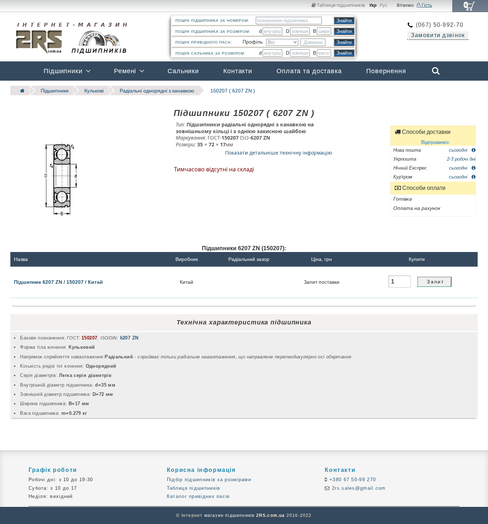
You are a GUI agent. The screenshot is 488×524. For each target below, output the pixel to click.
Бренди (401, 90)
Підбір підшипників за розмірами (209, 479)
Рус (383, 5)
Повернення (386, 71)
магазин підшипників (229, 515)
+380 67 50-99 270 (352, 479)
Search (436, 66)
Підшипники (63, 71)
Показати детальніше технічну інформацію (278, 152)
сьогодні (459, 149)
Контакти (237, 71)
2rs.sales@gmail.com (358, 488)
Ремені (125, 71)
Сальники (183, 71)
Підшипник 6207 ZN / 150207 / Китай (58, 281)
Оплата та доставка (309, 71)
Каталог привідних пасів (198, 496)
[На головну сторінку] (20, 90)
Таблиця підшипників (340, 5)
